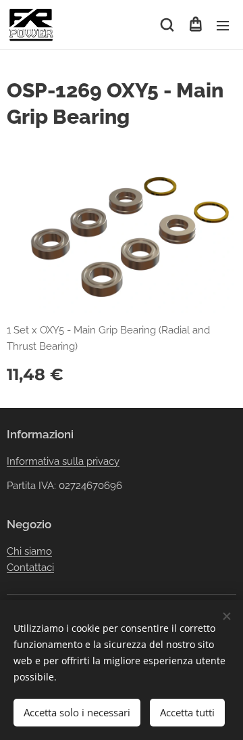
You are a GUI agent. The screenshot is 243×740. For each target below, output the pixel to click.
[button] (167, 25)
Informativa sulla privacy (63, 461)
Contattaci (30, 567)
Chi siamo (29, 551)
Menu (222, 25)
